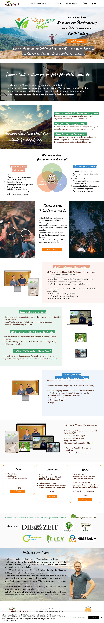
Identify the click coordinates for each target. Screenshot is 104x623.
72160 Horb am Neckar (56, 609)
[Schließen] (101, 617)
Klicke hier (91, 443)
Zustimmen (93, 618)
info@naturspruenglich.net (54, 611)
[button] (58, 3)
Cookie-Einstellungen (79, 618)
